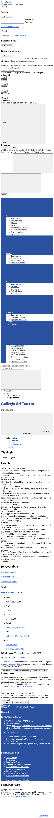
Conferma (13, 147)
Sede (13, 447)
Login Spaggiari (13, 68)
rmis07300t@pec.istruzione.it (17, 636)
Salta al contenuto (8, 2)
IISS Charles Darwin (11, 592)
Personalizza (6, 671)
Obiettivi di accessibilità (15, 769)
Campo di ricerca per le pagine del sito (16, 366)
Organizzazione (12, 395)
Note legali (10, 760)
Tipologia (15, 440)
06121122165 (11, 644)
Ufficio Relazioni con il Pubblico (19, 764)
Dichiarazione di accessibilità (17, 767)
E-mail (27, 58)
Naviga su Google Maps (15, 649)
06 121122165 (15, 723)
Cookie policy (11, 758)
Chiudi (4, 84)
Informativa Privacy (14, 762)
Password (28, 22)
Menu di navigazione (36, 433)
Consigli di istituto (18, 657)
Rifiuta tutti (21, 671)
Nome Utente (30, 19)
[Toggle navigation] (21, 183)
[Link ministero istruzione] (12, 4)
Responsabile (16, 445)
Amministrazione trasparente (17, 776)
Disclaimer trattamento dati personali (15, 796)
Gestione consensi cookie (16, 773)
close (4, 195)
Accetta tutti (39, 671)
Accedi (4, 7)
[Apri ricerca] (33, 163)
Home (8, 391)
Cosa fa (14, 442)
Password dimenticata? (10, 27)
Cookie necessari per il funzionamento (16, 693)
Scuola (8, 393)
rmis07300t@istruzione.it (16, 627)
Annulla (4, 147)
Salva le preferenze (20, 702)
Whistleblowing (12, 771)
